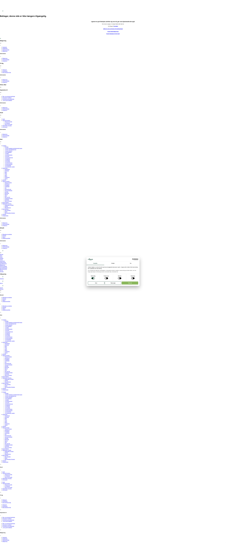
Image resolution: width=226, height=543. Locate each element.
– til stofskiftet (8, 411)
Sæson (3, 237)
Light (6, 421)
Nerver (6, 441)
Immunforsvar (8, 435)
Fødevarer (4, 69)
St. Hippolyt (7, 486)
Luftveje (6, 438)
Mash (6, 422)
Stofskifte (7, 446)
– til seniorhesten (8, 409)
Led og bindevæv (8, 437)
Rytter (6, 458)
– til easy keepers (8, 397)
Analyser (4, 214)
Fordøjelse (7, 431)
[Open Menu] (0, 56)
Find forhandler (5, 59)
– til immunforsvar (9, 404)
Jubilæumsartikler (6, 238)
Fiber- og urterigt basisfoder (8, 96)
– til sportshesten (8, 410)
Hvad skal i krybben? (6, 97)
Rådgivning (4, 51)
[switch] (106, 278)
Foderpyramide (5, 49)
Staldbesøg (4, 48)
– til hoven (7, 402)
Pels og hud (7, 443)
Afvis (96, 282)
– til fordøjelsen (8, 398)
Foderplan (4, 47)
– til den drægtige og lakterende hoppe (13, 394)
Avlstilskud (7, 430)
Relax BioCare (8, 454)
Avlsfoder (7, 417)
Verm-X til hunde (8, 487)
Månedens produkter (7, 234)
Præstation (7, 423)
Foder (3, 119)
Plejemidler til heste (6, 203)
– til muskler (7, 408)
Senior (6, 425)
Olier (6, 442)
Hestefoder (4, 168)
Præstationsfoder (9, 445)
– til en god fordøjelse (7, 100)
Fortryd (1, 289)
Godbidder (7, 433)
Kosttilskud (4, 71)
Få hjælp (4, 145)
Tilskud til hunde (6, 120)
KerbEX (6, 452)
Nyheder (4, 235)
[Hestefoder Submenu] (7, 168)
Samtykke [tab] (95, 263)
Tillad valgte (113, 282)
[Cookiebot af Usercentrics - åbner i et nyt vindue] (133, 259)
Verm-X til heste (8, 447)
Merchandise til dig (6, 72)
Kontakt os (4, 61)
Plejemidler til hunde (7, 125)
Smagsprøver (5, 215)
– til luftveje (7, 406)
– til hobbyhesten (8, 401)
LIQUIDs (4, 180)
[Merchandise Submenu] (8, 209)
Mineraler (7, 439)
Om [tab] (130, 263)
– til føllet (7, 400)
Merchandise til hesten (10, 459)
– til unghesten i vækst (10, 413)
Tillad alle (130, 282)
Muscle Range (5, 202)
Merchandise (5, 209)
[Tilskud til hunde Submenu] (10, 473)
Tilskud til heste (5, 181)
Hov (5, 434)
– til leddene (7, 405)
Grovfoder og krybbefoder (8, 99)
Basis (6, 418)
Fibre (6, 419)
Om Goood (4, 127)
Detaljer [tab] (113, 263)
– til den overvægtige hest (10, 396)
